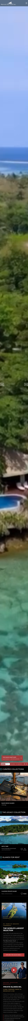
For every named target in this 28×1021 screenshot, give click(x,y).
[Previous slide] (2, 788)
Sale (3, 764)
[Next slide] (26, 788)
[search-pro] (25, 764)
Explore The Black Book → (14, 954)
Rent (7, 764)
